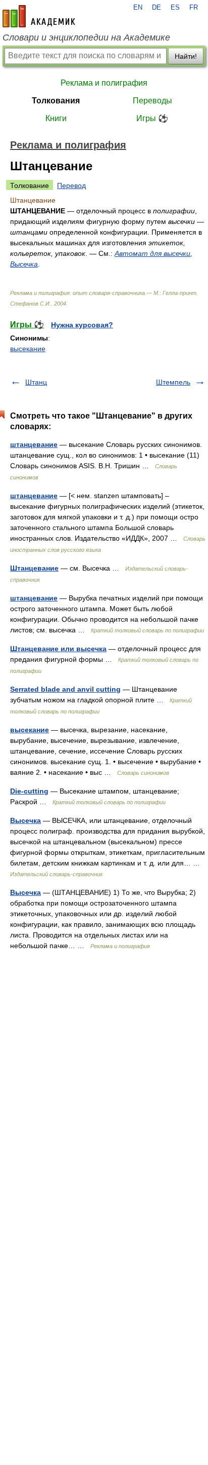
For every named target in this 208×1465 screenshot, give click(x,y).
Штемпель (173, 382)
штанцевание (34, 444)
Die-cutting (29, 791)
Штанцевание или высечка (58, 649)
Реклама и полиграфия (104, 83)
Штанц (36, 382)
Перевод (71, 185)
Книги (56, 118)
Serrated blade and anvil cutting (65, 689)
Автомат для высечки (152, 253)
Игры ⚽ (152, 118)
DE (156, 7)
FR (193, 7)
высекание (27, 349)
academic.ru (39, 16)
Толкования (56, 100)
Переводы (152, 100)
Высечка (24, 264)
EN (137, 7)
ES (175, 7)
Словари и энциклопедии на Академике (86, 37)
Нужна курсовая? (82, 325)
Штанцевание (34, 568)
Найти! (186, 56)
